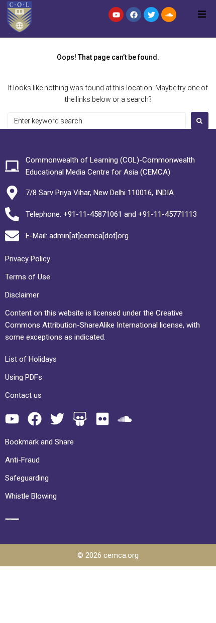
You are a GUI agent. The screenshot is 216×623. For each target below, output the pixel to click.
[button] (202, 14)
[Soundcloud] (168, 14)
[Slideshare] (79, 418)
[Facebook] (133, 14)
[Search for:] (97, 120)
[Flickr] (102, 418)
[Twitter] (151, 14)
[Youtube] (116, 14)
